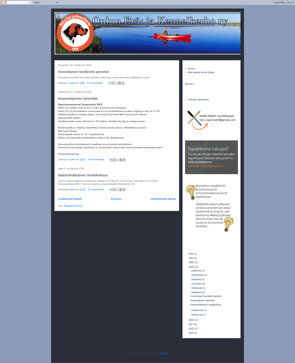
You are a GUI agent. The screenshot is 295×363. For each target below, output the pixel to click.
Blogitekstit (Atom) (73, 206)
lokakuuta (196, 279)
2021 (191, 258)
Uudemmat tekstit (70, 199)
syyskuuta (196, 283)
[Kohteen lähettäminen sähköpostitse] (110, 83)
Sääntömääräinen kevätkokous (83, 175)
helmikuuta (197, 314)
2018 (191, 320)
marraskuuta (197, 275)
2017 (191, 324)
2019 (191, 267)
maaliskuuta (197, 310)
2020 (191, 262)
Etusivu (116, 199)
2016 (191, 328)
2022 (191, 254)
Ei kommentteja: (95, 83)
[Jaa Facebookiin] (119, 83)
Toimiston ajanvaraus (198, 99)
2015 (191, 333)
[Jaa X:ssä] (116, 83)
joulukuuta (196, 270)
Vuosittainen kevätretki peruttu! (83, 72)
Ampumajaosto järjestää (77, 98)
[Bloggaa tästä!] (113, 83)
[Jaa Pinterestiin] (123, 83)
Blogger (164, 353)
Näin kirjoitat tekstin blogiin (201, 72)
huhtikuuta (196, 292)
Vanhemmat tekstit (163, 199)
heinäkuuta (197, 288)
